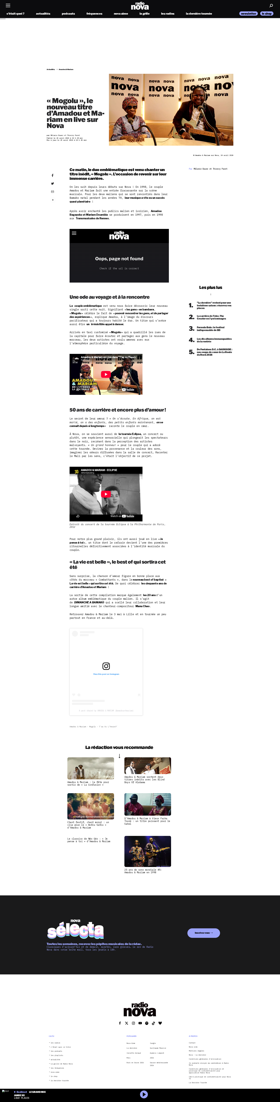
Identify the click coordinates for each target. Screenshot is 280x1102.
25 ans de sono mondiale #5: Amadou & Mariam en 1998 (143, 871)
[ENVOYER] (57, 191)
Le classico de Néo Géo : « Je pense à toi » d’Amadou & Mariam (88, 840)
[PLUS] (57, 200)
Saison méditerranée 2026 (159, 1064)
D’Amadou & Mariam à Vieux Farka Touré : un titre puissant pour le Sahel (147, 821)
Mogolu (92, 726)
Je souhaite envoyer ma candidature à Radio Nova (209, 1064)
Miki (128, 1058)
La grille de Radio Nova (62, 1064)
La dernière (132, 1048)
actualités (43, 13)
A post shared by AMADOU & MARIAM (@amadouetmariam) (106, 710)
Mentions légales (196, 1051)
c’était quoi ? (15, 13)
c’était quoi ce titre (61, 1047)
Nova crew (193, 1047)
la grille (145, 13)
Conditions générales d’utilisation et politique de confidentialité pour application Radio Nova (206, 1071)
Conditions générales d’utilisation (205, 1059)
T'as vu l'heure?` (108, 726)
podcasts (68, 13)
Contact (192, 1043)
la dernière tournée (199, 13)
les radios (167, 13)
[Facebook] (57, 175)
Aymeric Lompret (157, 1053)
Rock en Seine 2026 (135, 1063)
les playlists (57, 1055)
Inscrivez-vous (202, 932)
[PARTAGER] (57, 183)
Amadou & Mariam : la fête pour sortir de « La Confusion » (88, 783)
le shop (267, 13)
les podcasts (56, 1051)
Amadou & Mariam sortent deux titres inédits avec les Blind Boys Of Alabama (144, 779)
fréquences (94, 13)
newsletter (248, 13)
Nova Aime (131, 1043)
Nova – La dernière (197, 1055)
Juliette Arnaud (134, 1053)
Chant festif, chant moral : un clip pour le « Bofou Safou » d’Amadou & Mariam (88, 825)
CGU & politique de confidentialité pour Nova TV (210, 1078)
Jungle (153, 1043)
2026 (152, 1058)
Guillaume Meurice (158, 1048)
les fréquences (57, 1068)
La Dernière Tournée (198, 1083)
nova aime (121, 13)
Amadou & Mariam (78, 726)
